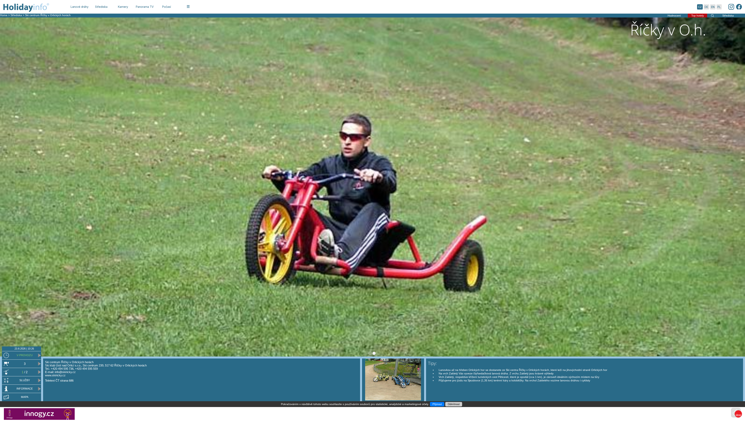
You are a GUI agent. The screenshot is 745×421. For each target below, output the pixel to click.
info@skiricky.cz (65, 372)
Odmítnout (454, 404)
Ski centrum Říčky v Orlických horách (48, 15)
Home (3, 15)
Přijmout (437, 404)
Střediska (16, 15)
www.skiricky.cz (55, 375)
